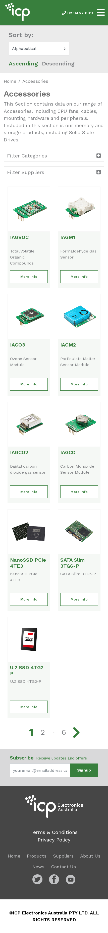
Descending (58, 63)
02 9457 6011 (79, 13)
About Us (90, 856)
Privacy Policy (54, 840)
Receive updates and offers (48, 758)
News (38, 866)
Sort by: (21, 35)
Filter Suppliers (25, 172)
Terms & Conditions (54, 832)
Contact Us (63, 866)
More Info (28, 277)
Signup (84, 770)
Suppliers (63, 856)
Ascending (23, 63)
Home (10, 81)
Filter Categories (27, 156)
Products (36, 856)
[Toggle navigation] (100, 13)
